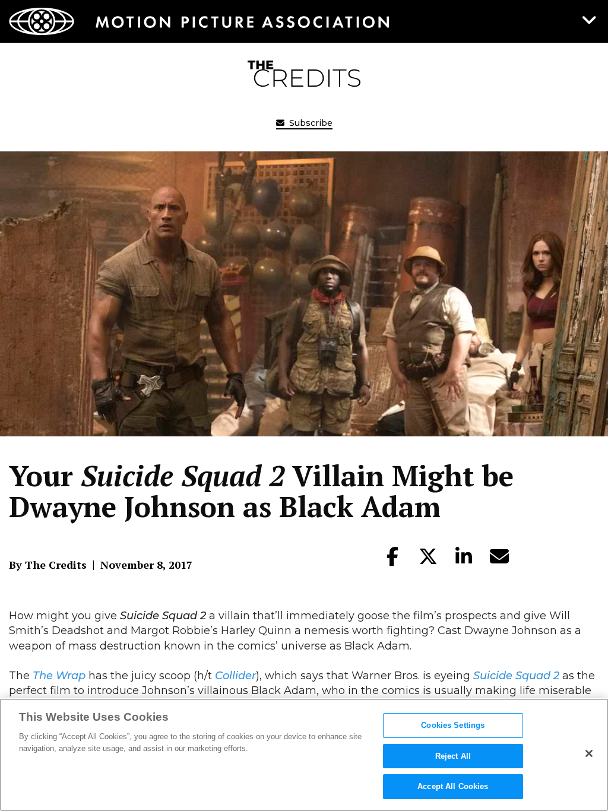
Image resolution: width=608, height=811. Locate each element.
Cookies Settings (452, 725)
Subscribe (309, 123)
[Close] (589, 753)
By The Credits (48, 564)
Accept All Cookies (452, 786)
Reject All (453, 756)
